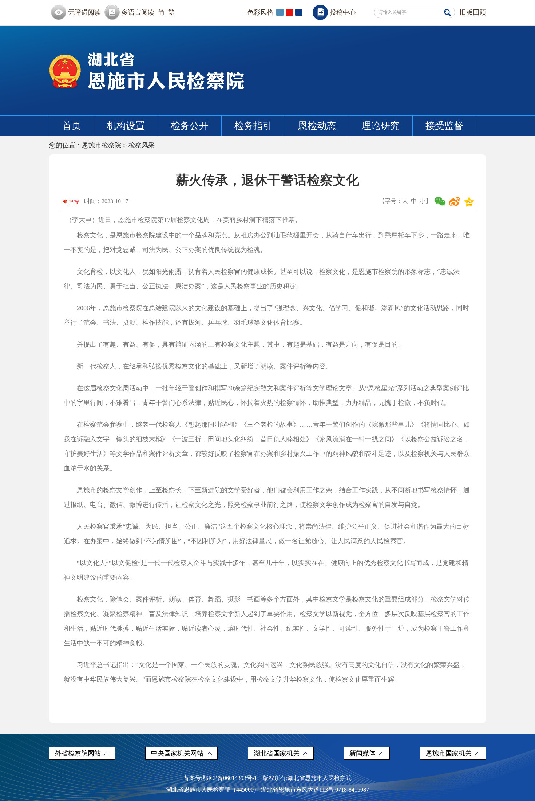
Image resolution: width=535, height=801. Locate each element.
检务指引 (253, 126)
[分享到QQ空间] (469, 202)
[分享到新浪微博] (454, 202)
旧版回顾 (473, 12)
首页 (71, 126)
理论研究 (381, 126)
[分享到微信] (440, 202)
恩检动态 (317, 126)
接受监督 (444, 126)
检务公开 (190, 126)
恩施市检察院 (101, 145)
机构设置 (126, 126)
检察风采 (141, 145)
